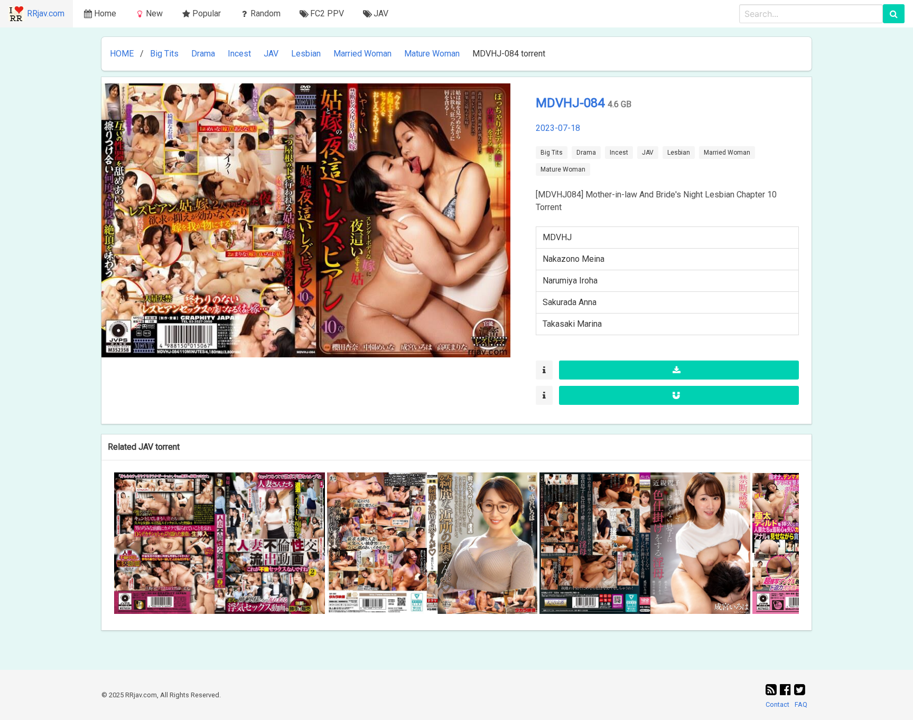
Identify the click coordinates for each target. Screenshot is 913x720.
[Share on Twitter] (799, 690)
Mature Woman (432, 54)
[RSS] (773, 690)
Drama (203, 54)
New (154, 13)
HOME (122, 54)
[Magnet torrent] (679, 395)
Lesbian (306, 54)
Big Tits (164, 54)
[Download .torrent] (679, 370)
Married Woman (362, 54)
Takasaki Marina (572, 324)
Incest (239, 54)
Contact (777, 704)
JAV (271, 54)
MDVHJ (557, 237)
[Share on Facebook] (787, 690)
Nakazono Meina (573, 259)
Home (105, 13)
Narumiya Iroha (570, 281)
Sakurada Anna (570, 302)
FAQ (801, 704)
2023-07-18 (558, 128)
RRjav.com (45, 13)
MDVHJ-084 (572, 103)
